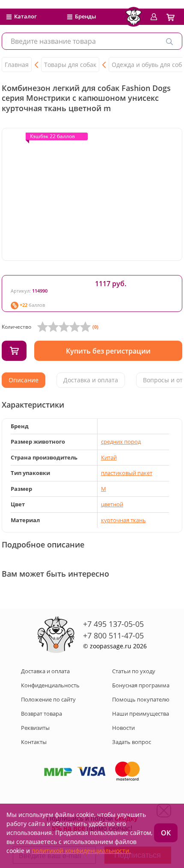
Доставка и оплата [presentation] (90, 380)
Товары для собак (70, 64)
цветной (112, 504)
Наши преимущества (140, 713)
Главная (17, 64)
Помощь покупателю (140, 699)
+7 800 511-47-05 (113, 635)
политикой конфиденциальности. (81, 851)
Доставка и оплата (45, 671)
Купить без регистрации (108, 351)
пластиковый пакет (126, 473)
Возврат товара (41, 713)
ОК (166, 833)
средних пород (121, 441)
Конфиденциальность (50, 685)
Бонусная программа (140, 685)
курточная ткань (123, 520)
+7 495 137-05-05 (113, 624)
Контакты (34, 742)
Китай (109, 457)
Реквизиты (35, 728)
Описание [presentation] (24, 380)
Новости (123, 728)
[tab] (23, 380)
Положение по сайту (48, 699)
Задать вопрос (131, 742)
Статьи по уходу (133, 671)
